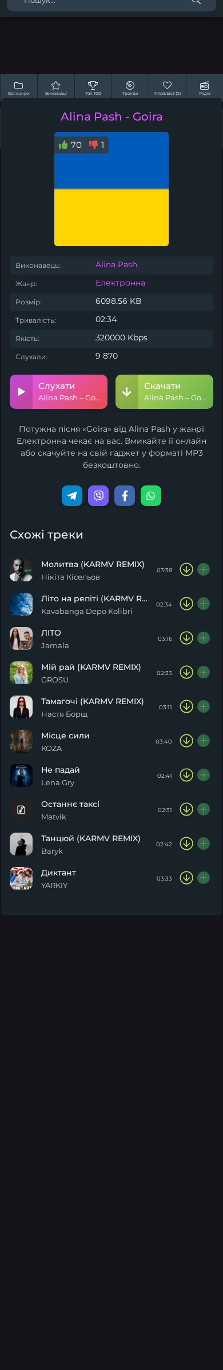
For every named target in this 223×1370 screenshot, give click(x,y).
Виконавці (56, 93)
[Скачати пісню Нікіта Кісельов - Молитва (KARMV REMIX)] (186, 569)
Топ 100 (93, 93)
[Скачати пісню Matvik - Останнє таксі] (186, 809)
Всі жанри (19, 93)
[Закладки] (204, 570)
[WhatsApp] (151, 495)
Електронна (120, 283)
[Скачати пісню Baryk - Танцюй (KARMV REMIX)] (186, 844)
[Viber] (98, 495)
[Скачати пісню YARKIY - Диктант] (186, 878)
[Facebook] (124, 495)
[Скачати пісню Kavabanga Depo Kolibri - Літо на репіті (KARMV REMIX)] (186, 604)
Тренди (130, 93)
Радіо (204, 93)
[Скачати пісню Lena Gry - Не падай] (186, 775)
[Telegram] (72, 495)
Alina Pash (116, 264)
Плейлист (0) (167, 93)
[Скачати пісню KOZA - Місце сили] (186, 741)
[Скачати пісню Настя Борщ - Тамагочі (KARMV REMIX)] (186, 707)
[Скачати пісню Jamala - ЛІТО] (186, 638)
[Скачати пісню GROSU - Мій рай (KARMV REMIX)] (186, 672)
